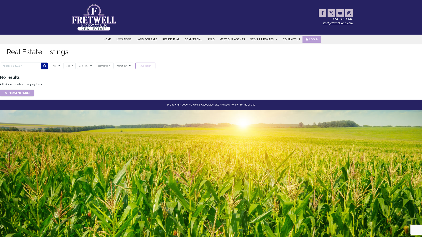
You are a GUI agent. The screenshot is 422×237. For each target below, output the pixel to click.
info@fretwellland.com (338, 23)
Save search (145, 65)
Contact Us (291, 39)
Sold (211, 39)
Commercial (193, 39)
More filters (122, 65)
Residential (171, 39)
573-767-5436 (343, 18)
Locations (124, 39)
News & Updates (262, 39)
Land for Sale (146, 39)
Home (107, 39)
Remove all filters (19, 93)
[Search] (44, 66)
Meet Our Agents (232, 39)
